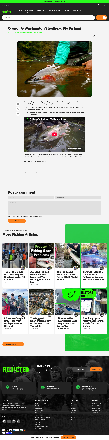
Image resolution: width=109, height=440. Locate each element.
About (72, 415)
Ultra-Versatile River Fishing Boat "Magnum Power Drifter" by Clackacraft (67, 323)
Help (72, 419)
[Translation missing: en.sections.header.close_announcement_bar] (107, 1)
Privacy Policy (96, 405)
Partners (73, 410)
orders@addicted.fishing (9, 5)
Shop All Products (40, 429)
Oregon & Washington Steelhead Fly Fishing (29, 32)
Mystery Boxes (39, 422)
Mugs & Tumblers (40, 419)
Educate (73, 408)
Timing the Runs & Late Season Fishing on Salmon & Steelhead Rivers (93, 276)
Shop (72, 405)
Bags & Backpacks (40, 403)
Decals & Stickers (40, 405)
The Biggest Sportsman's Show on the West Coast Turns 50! (40, 322)
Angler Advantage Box (41, 426)
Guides (73, 412)
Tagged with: (27, 172)
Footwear (38, 412)
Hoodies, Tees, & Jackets (42, 417)
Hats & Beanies (39, 415)
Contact (73, 417)
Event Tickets (39, 410)
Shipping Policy (96, 408)
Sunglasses (38, 408)
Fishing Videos (37, 172)
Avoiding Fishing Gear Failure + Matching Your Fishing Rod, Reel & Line (41, 277)
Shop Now (95, 412)
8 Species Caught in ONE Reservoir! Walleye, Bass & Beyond (15, 322)
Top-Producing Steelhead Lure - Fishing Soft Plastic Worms (67, 276)
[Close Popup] (107, 437)
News (14, 32)
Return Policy (96, 410)
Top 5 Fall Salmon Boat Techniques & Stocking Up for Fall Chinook (15, 276)
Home (9, 32)
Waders (37, 424)
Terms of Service (97, 403)
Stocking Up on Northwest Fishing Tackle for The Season (93, 322)
